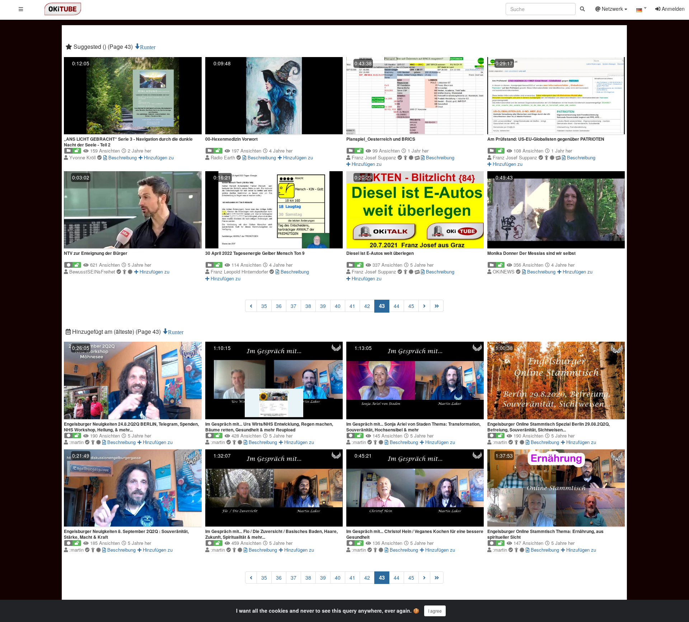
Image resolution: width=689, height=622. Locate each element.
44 (396, 305)
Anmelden (672, 8)
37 (293, 305)
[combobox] (641, 10)
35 (264, 305)
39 (323, 305)
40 (338, 305)
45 (411, 305)
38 (308, 305)
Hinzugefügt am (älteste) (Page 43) (116, 331)
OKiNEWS (504, 271)
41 (352, 305)
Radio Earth (223, 157)
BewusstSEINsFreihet (93, 271)
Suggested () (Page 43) (103, 46)
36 (279, 305)
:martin (77, 442)
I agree (435, 611)
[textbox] (641, 10)
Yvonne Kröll (83, 157)
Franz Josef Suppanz (375, 157)
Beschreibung (122, 157)
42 (367, 305)
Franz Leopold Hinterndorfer (240, 271)
